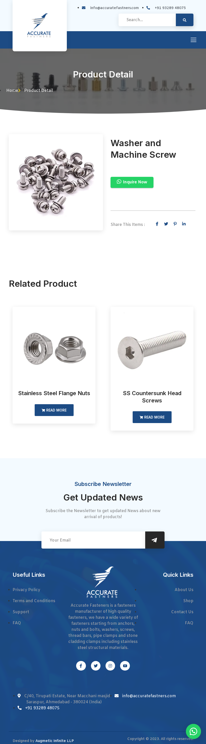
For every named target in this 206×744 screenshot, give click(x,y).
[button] (193, 731)
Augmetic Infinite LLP (54, 741)
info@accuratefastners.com (149, 696)
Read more (56, 410)
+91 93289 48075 (42, 708)
